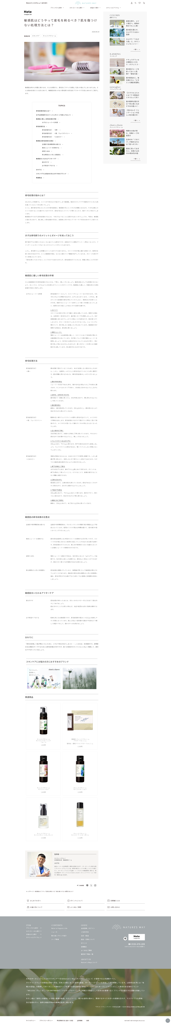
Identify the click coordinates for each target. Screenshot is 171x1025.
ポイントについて (76, 901)
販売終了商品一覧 (87, 954)
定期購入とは (115, 901)
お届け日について (36, 907)
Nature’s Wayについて (89, 962)
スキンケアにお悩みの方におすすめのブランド (51, 174)
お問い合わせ (115, 907)
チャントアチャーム (49, 36)
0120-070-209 (138, 944)
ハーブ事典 (55, 939)
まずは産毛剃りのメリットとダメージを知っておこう (53, 115)
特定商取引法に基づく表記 (65, 1020)
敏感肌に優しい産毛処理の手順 (46, 119)
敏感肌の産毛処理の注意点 (44, 141)
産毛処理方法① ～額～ (50, 130)
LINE (87, 885)
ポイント (84, 943)
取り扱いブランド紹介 (59, 936)
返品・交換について (88, 939)
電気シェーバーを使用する (50, 148)
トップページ (30, 891)
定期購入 (84, 947)
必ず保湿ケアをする (48, 166)
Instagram (95, 885)
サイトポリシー (31, 1020)
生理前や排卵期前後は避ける (51, 144)
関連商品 (39, 178)
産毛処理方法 (40, 126)
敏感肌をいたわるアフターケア (46, 159)
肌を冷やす (45, 162)
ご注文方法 (85, 932)
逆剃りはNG (46, 151)
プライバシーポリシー (46, 1020)
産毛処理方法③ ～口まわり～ (52, 137)
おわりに (39, 170)
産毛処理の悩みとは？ (43, 111)
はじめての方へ (35, 901)
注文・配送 (85, 936)
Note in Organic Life (59, 928)
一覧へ (135, 49)
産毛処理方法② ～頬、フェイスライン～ (56, 133)
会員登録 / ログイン (88, 928)
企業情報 (79, 1020)
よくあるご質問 (75, 907)
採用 (87, 1020)
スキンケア (35, 36)
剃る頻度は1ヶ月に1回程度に (51, 155)
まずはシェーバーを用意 (50, 122)
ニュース (54, 932)
